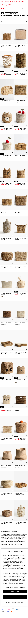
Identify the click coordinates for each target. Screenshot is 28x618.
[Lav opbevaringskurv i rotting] (7, 481)
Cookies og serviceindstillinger (15, 602)
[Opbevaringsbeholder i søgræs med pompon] (21, 426)
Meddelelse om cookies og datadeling (15, 587)
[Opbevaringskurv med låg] (21, 144)
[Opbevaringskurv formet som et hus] (7, 368)
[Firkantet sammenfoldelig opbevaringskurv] (21, 34)
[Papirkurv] (7, 61)
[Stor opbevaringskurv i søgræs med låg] (21, 89)
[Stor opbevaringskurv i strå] (21, 254)
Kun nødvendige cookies (15, 597)
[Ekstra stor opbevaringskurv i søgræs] (21, 199)
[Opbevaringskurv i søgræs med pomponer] (21, 116)
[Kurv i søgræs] (21, 481)
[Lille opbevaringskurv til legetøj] (21, 171)
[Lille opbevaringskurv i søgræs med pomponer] (7, 144)
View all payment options (6, 614)
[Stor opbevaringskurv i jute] (21, 454)
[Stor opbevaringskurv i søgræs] (7, 282)
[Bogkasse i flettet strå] (7, 89)
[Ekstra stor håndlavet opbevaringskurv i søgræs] (7, 254)
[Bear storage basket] (21, 368)
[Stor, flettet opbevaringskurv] (21, 226)
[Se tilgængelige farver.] (2, 296)
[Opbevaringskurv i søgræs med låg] (7, 199)
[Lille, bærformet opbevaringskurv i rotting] (21, 282)
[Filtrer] (26, 22)
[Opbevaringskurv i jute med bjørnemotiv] (7, 116)
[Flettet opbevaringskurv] (7, 34)
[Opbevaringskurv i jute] (7, 454)
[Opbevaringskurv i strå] (7, 426)
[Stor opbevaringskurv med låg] (7, 226)
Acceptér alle (15, 591)
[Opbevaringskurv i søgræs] (7, 311)
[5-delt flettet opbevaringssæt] (7, 340)
